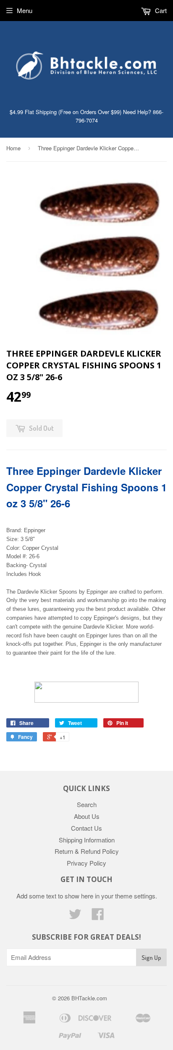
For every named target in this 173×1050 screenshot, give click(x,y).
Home (13, 148)
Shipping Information (87, 839)
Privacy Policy (86, 862)
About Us (87, 816)
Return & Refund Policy (87, 851)
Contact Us (86, 827)
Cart (160, 10)
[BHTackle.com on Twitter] (75, 916)
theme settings (135, 895)
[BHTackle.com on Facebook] (98, 916)
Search (87, 804)
